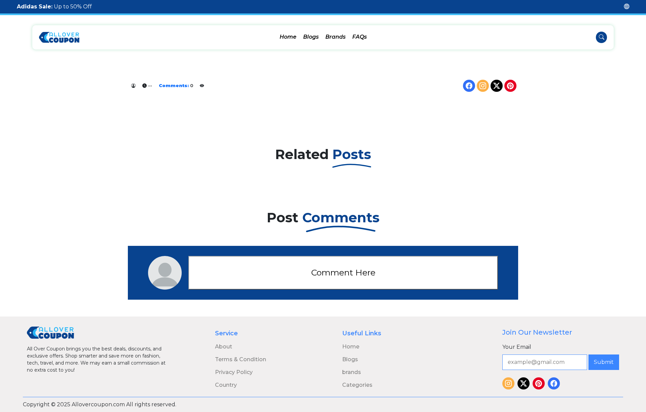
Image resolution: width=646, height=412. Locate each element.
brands (351, 372)
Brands (335, 37)
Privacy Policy (234, 372)
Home (288, 37)
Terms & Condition (240, 359)
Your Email (516, 347)
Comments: (174, 85)
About (223, 346)
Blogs (311, 37)
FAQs (359, 37)
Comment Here (343, 272)
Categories (357, 385)
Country (226, 385)
